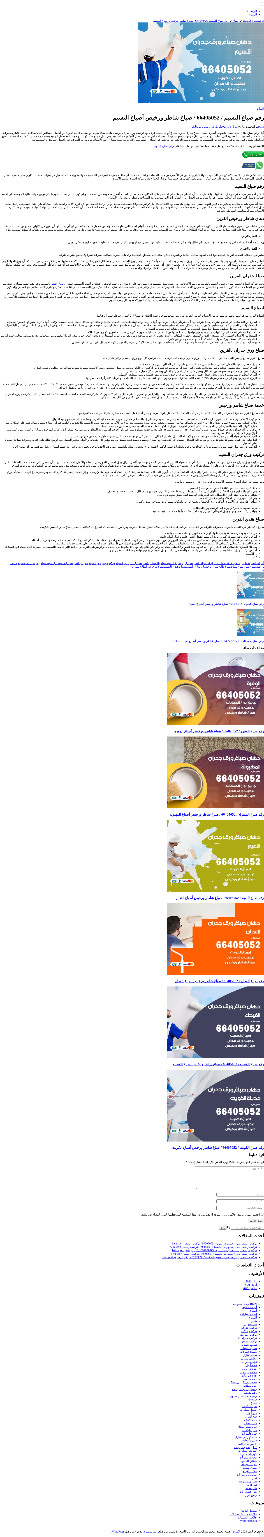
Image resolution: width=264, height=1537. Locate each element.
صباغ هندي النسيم (174, 566)
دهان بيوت (243, 563)
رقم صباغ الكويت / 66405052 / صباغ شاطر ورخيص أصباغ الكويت (218, 1147)
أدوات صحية (249, 1307)
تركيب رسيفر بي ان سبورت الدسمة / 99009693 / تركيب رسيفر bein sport (214, 1253)
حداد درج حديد (248, 1372)
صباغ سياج (237, 566)
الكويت (236, 1531)
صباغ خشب (66, 563)
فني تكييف (250, 1419)
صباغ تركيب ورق (131, 563)
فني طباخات (249, 1430)
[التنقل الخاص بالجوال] (262, 2)
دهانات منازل (219, 563)
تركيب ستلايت (248, 1334)
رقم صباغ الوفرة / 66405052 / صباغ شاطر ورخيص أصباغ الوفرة (219, 731)
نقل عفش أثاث (248, 1491)
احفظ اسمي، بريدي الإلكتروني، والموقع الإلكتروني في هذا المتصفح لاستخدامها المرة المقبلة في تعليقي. (199, 1214)
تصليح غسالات (248, 1351)
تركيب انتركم (249, 1327)
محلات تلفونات (248, 1457)
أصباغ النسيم (256, 563)
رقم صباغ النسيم (202, 563)
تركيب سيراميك (247, 1338)
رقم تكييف (250, 1392)
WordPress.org (248, 1520)
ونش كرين (250, 1495)
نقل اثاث (252, 1484)
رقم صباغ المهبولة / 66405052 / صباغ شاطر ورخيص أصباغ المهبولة (217, 814)
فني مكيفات (249, 1440)
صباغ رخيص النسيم (35, 563)
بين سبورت (250, 1324)
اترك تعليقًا (198, 126)
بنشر (254, 1320)
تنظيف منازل (249, 1358)
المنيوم (253, 1317)
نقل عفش (251, 1488)
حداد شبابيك (250, 1378)
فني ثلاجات (250, 1423)
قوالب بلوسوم (151, 1531)
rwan (261, 126)
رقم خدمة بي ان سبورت (242, 1396)
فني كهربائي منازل (246, 1437)
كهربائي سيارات (247, 1450)
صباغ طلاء (225, 566)
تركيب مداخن (249, 1341)
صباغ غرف (213, 566)
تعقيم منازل (250, 1355)
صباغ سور (250, 566)
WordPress (118, 1531)
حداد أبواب (251, 1365)
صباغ (254, 1402)
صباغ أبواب (186, 563)
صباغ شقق (57, 283)
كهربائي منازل (248, 1454)
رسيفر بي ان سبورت (244, 1389)
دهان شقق (232, 563)
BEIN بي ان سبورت (245, 1303)
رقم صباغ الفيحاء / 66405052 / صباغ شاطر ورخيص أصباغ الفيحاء (218, 1064)
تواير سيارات (249, 1361)
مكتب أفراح (250, 1471)
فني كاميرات (249, 1433)
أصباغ (260, 108)
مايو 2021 (251, 1281)
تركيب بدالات (249, 1331)
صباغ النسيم (173, 563)
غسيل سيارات (248, 1409)
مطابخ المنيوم (248, 1460)
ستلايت (252, 1399)
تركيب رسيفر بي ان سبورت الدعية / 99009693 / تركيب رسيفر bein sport (214, 1250)
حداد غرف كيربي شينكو (243, 1382)
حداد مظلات (249, 1385)
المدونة (252, 14)
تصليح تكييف (249, 1344)
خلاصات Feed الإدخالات (243, 1514)
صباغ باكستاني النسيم (153, 563)
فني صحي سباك (247, 1426)
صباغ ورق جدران (154, 566)
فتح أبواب (251, 1413)
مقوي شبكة (250, 1467)
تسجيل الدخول (248, 1510)
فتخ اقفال (251, 1416)
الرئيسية (252, 11)
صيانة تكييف (249, 1406)
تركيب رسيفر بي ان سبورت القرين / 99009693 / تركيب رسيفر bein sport (214, 1243)
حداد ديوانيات (249, 1375)
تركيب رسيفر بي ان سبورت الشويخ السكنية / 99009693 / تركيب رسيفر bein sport (209, 1257)
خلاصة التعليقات (247, 1517)
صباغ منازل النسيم (196, 566)
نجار (254, 1478)
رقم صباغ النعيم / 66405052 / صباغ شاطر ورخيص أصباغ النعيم (220, 898)
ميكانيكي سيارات (247, 1474)
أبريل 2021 (250, 1284)
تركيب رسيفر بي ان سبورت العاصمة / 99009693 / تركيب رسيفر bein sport (213, 1246)
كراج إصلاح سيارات (245, 1447)
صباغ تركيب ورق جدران (108, 563)
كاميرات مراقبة (247, 1443)
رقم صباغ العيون (164, 146)
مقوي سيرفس (248, 1464)
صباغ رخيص (53, 563)
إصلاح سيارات (248, 1314)
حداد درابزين (249, 1368)
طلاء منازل (138, 566)
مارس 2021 (250, 1288)
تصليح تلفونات (248, 1348)
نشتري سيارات (248, 1481)
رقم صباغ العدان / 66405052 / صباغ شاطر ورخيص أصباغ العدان (219, 981)
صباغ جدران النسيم (83, 563)
